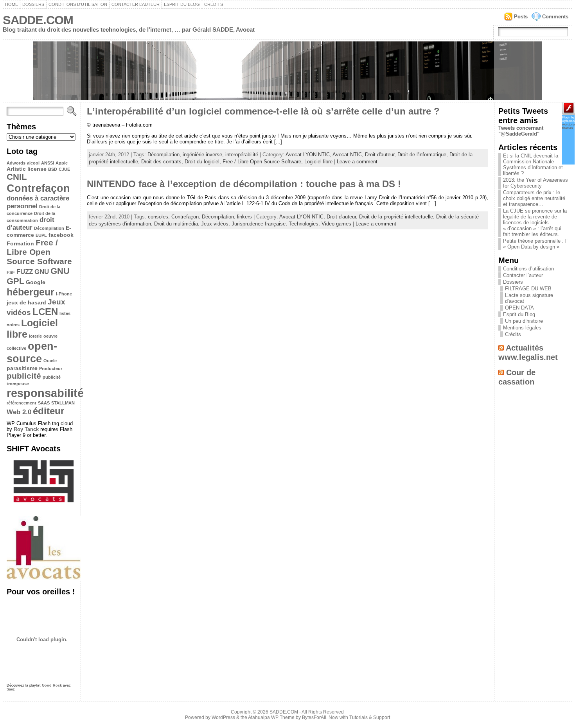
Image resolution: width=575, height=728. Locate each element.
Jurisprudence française (259, 224)
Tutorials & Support (369, 717)
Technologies (303, 224)
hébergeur (30, 291)
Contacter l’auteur (135, 4)
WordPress (223, 717)
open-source (32, 352)
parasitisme (22, 368)
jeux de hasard (26, 302)
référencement (21, 403)
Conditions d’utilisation (78, 4)
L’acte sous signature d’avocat (529, 298)
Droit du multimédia (176, 224)
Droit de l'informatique (421, 154)
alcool (33, 163)
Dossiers (33, 4)
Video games (336, 224)
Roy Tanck (26, 429)
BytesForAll (314, 717)
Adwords (16, 163)
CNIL (17, 177)
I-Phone (64, 294)
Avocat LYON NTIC (308, 154)
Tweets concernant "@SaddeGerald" (520, 131)
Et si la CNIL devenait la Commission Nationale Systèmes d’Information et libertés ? (533, 164)
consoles (158, 217)
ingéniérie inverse (202, 154)
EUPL (41, 235)
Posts (521, 17)
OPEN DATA (519, 308)
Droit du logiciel (202, 162)
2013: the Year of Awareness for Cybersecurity (535, 183)
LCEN (45, 311)
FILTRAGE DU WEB (528, 289)
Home (11, 4)
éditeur (48, 411)
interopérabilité (241, 154)
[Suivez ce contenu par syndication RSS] (501, 347)
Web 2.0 (19, 412)
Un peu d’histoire (524, 321)
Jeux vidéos (214, 224)
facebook (61, 235)
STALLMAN (63, 403)
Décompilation (49, 228)
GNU (41, 271)
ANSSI (47, 163)
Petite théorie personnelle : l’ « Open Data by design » (535, 244)
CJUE (64, 169)
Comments (555, 17)
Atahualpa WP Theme (271, 717)
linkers (244, 217)
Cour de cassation (516, 377)
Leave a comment (357, 162)
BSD (52, 169)
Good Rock (52, 685)
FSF (11, 272)
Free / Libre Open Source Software (39, 252)
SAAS (44, 403)
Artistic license (27, 169)
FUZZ (24, 271)
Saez (11, 689)
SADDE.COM (38, 20)
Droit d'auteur (379, 154)
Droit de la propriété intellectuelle (396, 217)
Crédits (213, 4)
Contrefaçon (38, 188)
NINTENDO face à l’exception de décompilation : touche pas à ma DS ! (244, 184)
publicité (24, 375)
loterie (35, 336)
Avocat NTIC (347, 154)
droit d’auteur (30, 223)
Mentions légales (522, 328)
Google (35, 282)
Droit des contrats (161, 162)
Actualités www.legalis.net (528, 352)
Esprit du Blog (182, 4)
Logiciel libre (318, 162)
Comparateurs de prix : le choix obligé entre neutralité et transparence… (534, 198)
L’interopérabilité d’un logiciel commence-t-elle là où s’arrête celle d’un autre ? (263, 111)
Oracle (50, 360)
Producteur (50, 368)
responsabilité (45, 392)
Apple (62, 163)
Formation (20, 243)
